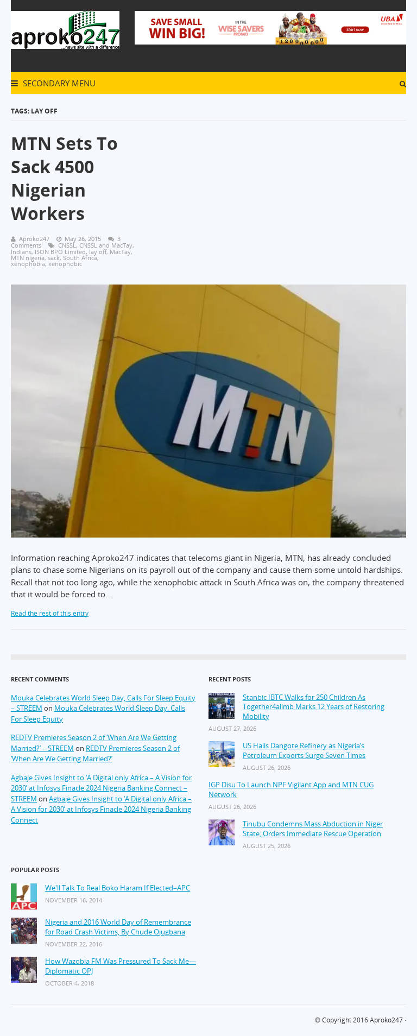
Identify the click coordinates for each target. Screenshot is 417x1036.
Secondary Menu (58, 83)
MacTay (120, 252)
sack (54, 258)
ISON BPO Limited (60, 252)
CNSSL (67, 245)
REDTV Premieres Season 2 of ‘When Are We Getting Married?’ (95, 753)
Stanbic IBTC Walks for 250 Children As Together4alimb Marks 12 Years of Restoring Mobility (313, 707)
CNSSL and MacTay (105, 245)
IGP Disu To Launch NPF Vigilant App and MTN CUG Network (291, 789)
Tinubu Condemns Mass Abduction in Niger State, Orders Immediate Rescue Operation (313, 828)
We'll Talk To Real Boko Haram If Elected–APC (117, 888)
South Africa (80, 258)
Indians (21, 252)
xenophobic (65, 264)
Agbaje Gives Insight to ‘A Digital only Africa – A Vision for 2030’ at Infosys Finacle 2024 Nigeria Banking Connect (101, 809)
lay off (97, 252)
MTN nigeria (28, 258)
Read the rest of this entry (50, 613)
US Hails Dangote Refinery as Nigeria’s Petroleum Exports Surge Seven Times (304, 750)
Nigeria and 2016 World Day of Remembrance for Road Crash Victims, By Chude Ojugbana (118, 927)
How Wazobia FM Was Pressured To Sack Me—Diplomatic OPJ (120, 966)
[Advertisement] (276, 195)
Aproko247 (386, 1020)
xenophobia (28, 264)
